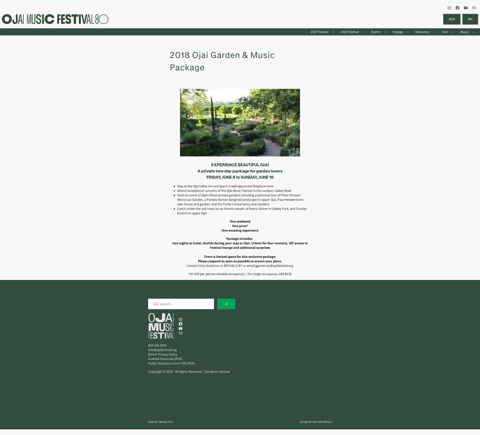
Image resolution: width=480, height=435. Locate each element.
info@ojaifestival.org (162, 350)
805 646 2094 (157, 345)
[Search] (226, 304)
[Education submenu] (434, 32)
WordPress (325, 422)
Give (452, 19)
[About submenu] (473, 32)
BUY (470, 19)
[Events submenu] (385, 32)
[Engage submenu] (408, 32)
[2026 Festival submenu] (363, 32)
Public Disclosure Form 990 (167, 363)
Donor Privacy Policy (162, 354)
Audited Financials (161, 359)
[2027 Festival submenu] (333, 32)
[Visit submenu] (453, 32)
